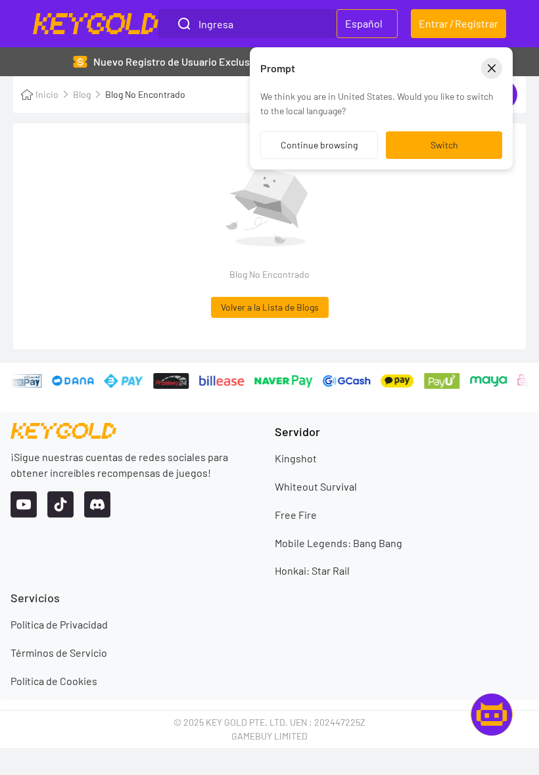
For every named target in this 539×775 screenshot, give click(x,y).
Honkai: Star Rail (312, 570)
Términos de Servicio (59, 652)
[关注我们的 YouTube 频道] (24, 504)
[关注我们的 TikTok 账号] (60, 504)
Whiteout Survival (316, 486)
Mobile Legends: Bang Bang (338, 543)
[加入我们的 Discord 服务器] (97, 504)
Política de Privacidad (59, 624)
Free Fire (296, 514)
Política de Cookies (54, 681)
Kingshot (296, 458)
